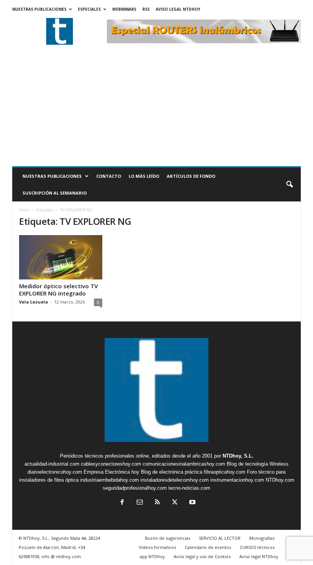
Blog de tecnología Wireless (258, 464)
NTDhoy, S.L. (238, 456)
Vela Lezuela (33, 302)
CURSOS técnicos (257, 547)
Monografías (261, 538)
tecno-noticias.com (189, 488)
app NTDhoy (152, 556)
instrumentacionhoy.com (237, 480)
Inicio (24, 210)
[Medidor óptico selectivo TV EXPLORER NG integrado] (60, 257)
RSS (146, 9)
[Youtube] (192, 503)
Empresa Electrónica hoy (111, 472)
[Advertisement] (156, 108)
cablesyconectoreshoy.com (111, 464)
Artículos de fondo (191, 176)
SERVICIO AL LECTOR (219, 538)
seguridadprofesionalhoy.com (135, 488)
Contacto (108, 176)
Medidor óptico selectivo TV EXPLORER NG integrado (58, 289)
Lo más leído (144, 176)
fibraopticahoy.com (224, 472)
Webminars (124, 9)
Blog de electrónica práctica (171, 472)
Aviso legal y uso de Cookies (202, 556)
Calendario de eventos (208, 547)
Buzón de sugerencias (167, 538)
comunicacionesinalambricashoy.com (184, 464)
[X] (175, 503)
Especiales (89, 9)
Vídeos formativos (157, 547)
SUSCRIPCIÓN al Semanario (55, 193)
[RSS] (157, 503)
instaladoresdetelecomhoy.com (174, 480)
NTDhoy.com (280, 480)
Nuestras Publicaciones (39, 9)
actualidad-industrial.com (51, 464)
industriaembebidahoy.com (109, 480)
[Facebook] (122, 503)
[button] (289, 184)
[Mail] (139, 503)
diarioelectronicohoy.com (54, 472)
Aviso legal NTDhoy (178, 9)
